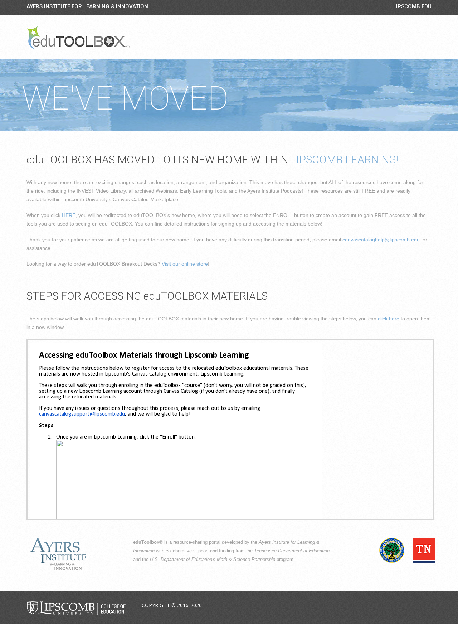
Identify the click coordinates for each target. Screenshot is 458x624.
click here (388, 318)
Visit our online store (185, 264)
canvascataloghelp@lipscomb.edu (381, 239)
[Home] (78, 37)
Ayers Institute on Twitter (392, 606)
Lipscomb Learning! (344, 159)
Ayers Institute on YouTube (409, 606)
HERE (68, 215)
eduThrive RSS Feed (425, 606)
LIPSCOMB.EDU (412, 6)
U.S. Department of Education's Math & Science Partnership (212, 559)
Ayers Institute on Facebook (375, 606)
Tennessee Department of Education (292, 550)
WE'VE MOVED (125, 98)
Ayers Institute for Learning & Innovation (87, 6)
